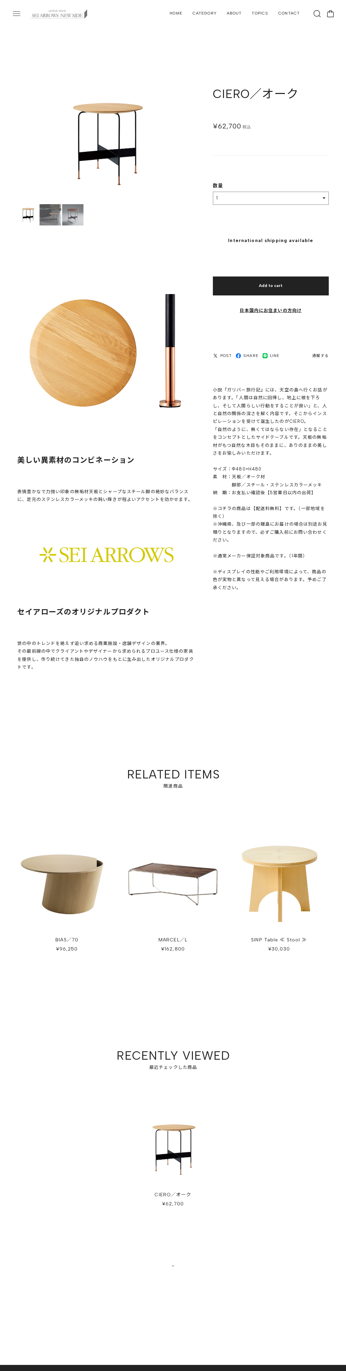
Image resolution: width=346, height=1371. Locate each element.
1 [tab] (173, 1266)
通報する (320, 356)
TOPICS (260, 13)
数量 (218, 186)
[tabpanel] (173, 1162)
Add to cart (270, 285)
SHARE (250, 355)
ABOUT (234, 13)
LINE (274, 355)
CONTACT (289, 13)
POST (226, 355)
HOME (176, 13)
